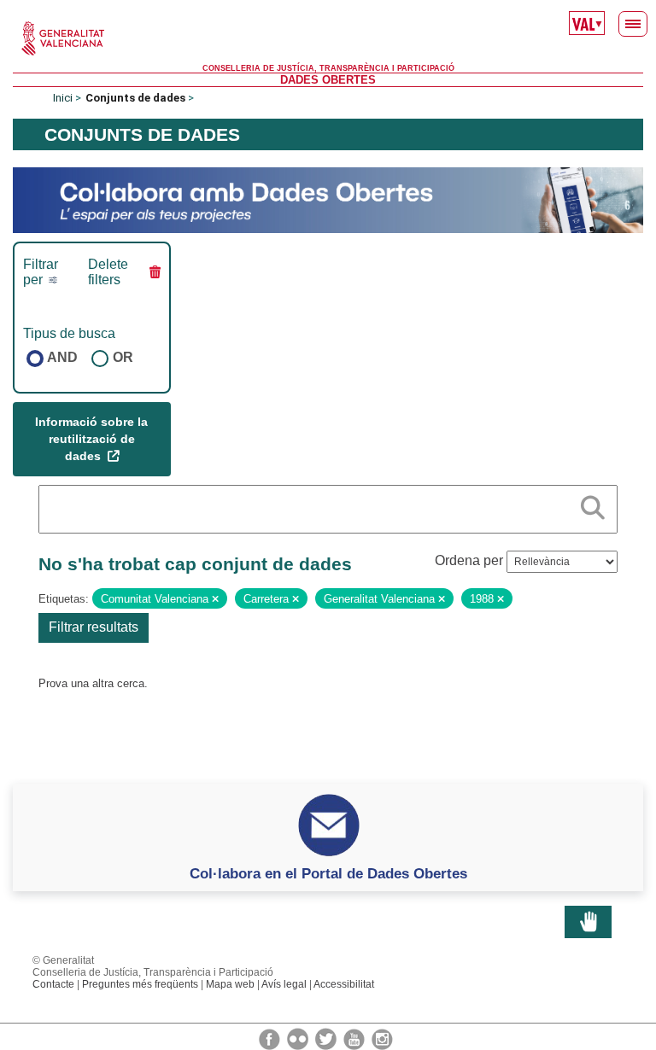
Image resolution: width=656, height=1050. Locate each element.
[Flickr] (299, 1038)
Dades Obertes (328, 79)
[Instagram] (382, 1038)
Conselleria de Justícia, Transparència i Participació (328, 68)
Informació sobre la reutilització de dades (91, 438)
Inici (63, 97)
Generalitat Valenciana (328, 38)
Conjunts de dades (135, 97)
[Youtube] (355, 1038)
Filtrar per (40, 272)
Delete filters (108, 272)
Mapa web (230, 984)
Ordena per (469, 560)
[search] (593, 504)
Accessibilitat (343, 984)
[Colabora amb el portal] (328, 199)
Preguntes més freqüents (140, 984)
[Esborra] (215, 599)
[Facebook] (271, 1038)
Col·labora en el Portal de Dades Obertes (328, 873)
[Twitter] (327, 1038)
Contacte (53, 984)
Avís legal (284, 984)
